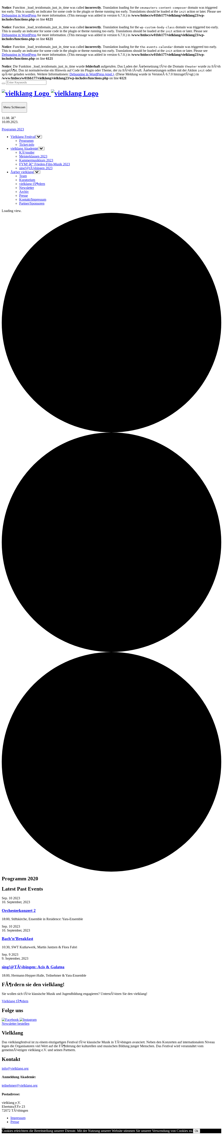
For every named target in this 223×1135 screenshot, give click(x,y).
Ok (196, 1131)
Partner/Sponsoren (31, 203)
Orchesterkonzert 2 (19, 910)
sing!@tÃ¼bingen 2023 (35, 168)
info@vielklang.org (15, 1068)
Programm (26, 140)
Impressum (17, 1118)
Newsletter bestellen (15, 1023)
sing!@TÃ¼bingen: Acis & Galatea (33, 967)
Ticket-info (26, 144)
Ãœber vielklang (22, 172)
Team (23, 176)
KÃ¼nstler (26, 152)
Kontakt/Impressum (32, 199)
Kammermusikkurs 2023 (36, 160)
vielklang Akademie (24, 148)
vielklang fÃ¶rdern (32, 184)
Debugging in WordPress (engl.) (91, 74)
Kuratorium (27, 180)
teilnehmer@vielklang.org (19, 1085)
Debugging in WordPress (19, 15)
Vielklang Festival (22, 137)
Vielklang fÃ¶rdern (15, 1001)
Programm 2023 (13, 129)
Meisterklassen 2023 (33, 156)
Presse (23, 195)
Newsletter (26, 188)
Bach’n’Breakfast (17, 938)
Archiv (24, 191)
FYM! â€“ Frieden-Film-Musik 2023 (44, 164)
